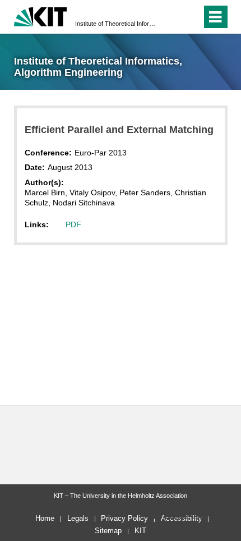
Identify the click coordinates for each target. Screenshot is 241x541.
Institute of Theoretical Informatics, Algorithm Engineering (117, 23)
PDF (73, 224)
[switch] (173, 17)
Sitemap (108, 530)
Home (44, 518)
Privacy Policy (124, 518)
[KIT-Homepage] (40, 15)
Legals (78, 518)
